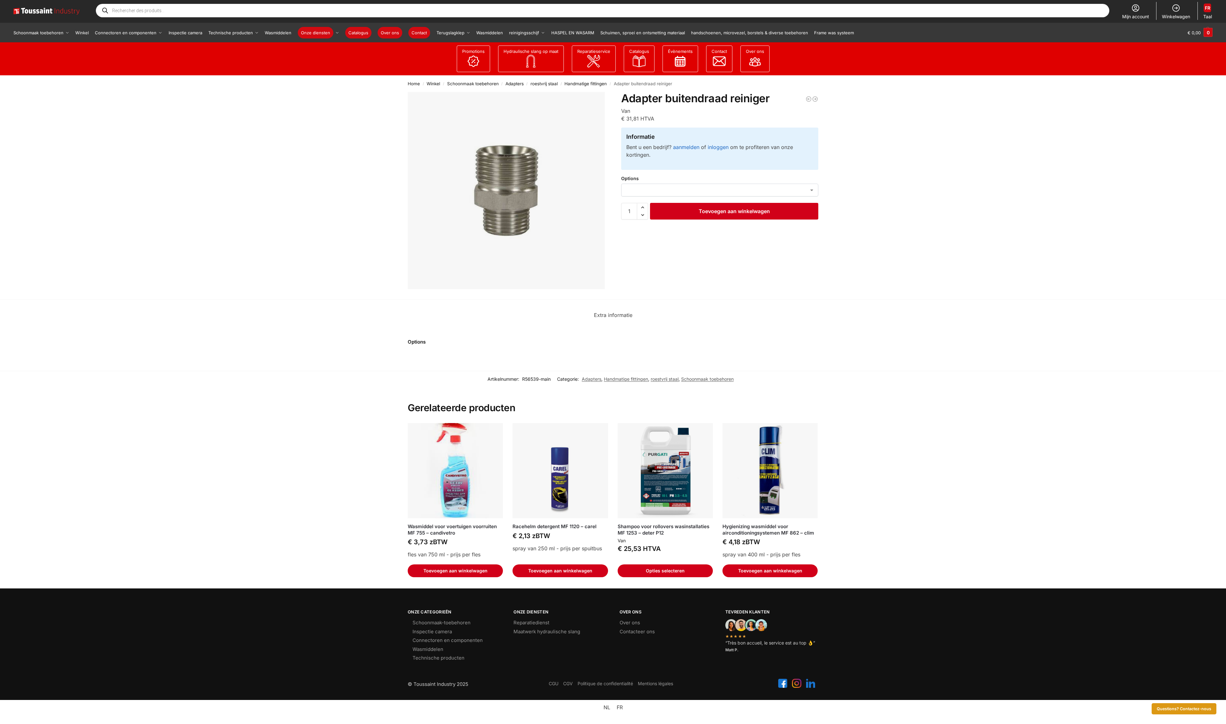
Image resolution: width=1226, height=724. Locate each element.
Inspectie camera (432, 631)
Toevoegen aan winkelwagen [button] (455, 570)
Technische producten (438, 658)
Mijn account (1135, 16)
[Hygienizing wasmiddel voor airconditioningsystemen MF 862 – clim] (770, 470)
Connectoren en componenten (448, 640)
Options (630, 178)
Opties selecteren (665, 570)
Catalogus (639, 51)
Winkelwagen (1176, 16)
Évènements (680, 51)
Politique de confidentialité (605, 683)
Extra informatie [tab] (613, 315)
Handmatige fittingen (585, 83)
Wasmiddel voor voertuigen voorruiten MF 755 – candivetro (452, 529)
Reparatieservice (593, 51)
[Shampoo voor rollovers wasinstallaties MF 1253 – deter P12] (665, 470)
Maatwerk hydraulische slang (546, 631)
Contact (719, 51)
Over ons (755, 51)
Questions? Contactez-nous (1184, 708)
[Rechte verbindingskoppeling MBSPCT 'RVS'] (815, 99)
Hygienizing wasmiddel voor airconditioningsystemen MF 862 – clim (768, 529)
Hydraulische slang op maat (531, 51)
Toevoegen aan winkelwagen (734, 211)
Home (414, 83)
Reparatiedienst (531, 623)
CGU (553, 683)
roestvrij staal (544, 83)
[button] (1200, 32)
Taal (1207, 12)
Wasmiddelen (428, 649)
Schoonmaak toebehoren (473, 83)
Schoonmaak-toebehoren (442, 623)
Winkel (433, 83)
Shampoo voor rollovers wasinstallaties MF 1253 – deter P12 (663, 529)
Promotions (473, 51)
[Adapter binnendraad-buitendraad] (808, 99)
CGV (568, 683)
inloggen (718, 147)
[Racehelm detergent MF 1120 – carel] (560, 470)
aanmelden (686, 147)
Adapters (514, 83)
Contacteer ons (637, 631)
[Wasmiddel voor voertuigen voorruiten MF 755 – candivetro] (455, 470)
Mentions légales (655, 683)
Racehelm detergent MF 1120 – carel (554, 526)
